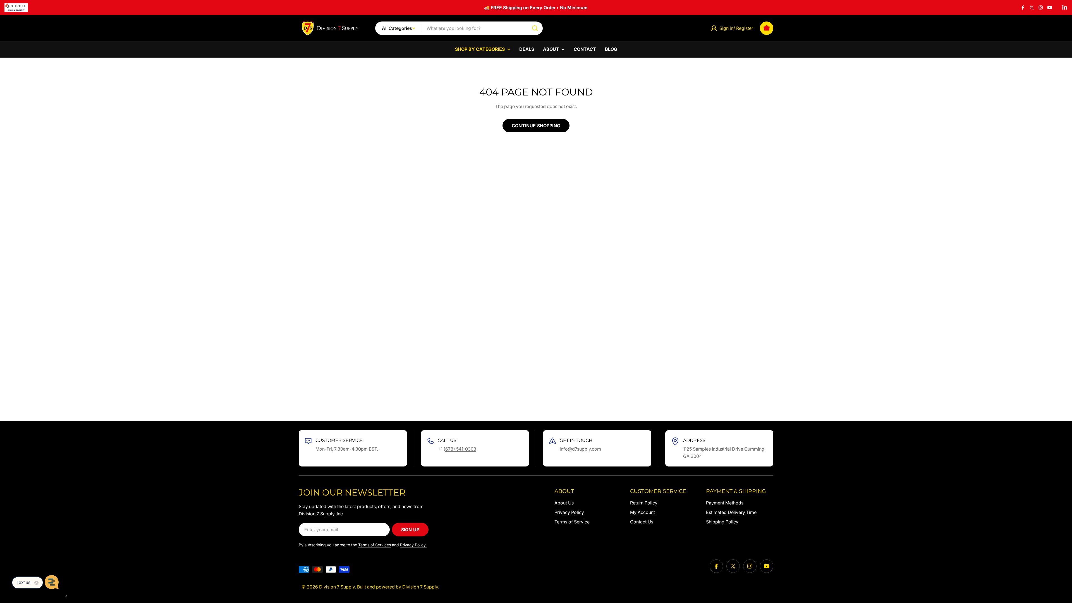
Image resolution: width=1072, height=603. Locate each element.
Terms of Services (374, 544)
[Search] (535, 28)
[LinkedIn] (1065, 7)
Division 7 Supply (337, 587)
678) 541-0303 (460, 449)
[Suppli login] (16, 7)
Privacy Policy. (413, 544)
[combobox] (459, 28)
